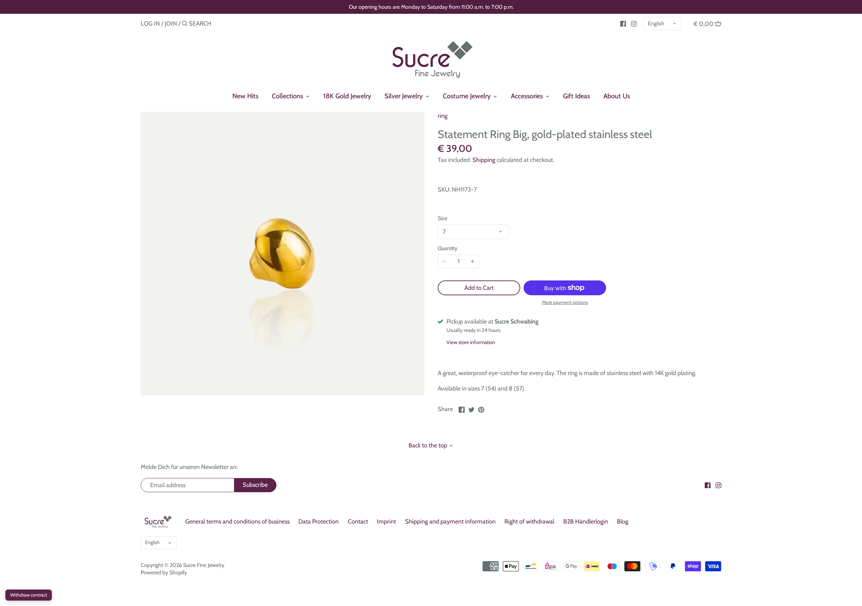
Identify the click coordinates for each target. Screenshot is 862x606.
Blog (622, 521)
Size (442, 218)
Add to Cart (479, 288)
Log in (150, 23)
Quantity (447, 248)
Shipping (483, 160)
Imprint (386, 521)
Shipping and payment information (450, 521)
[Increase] (472, 261)
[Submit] (185, 24)
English (656, 23)
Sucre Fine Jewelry (203, 565)
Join (171, 23)
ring (442, 116)
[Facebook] (623, 23)
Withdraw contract (28, 595)
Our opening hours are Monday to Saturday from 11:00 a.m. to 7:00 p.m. (431, 6)
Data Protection (318, 521)
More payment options (565, 302)
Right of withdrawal (529, 521)
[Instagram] (634, 23)
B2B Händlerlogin (585, 521)
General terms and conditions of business (237, 521)
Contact (358, 521)
